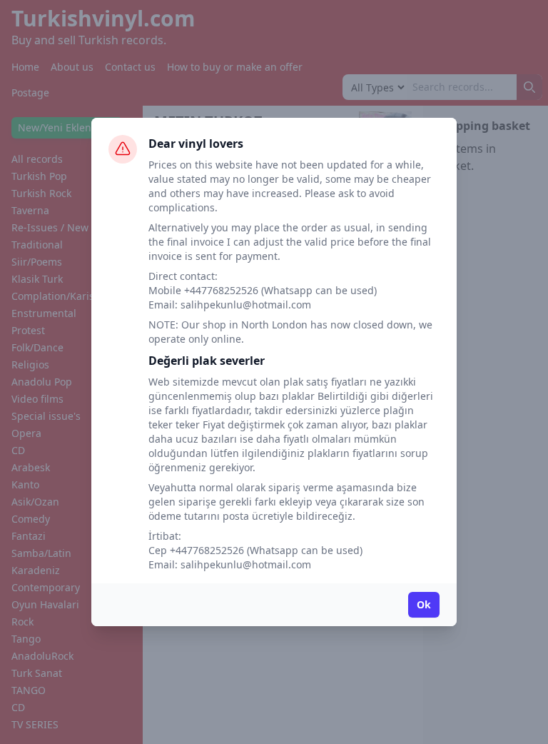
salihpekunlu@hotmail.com (246, 304)
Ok (424, 604)
